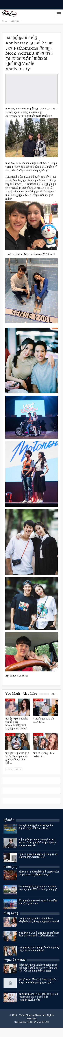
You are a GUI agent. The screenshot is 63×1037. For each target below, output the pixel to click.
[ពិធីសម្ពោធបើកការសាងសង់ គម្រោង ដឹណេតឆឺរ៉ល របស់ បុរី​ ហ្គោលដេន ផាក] (10, 904)
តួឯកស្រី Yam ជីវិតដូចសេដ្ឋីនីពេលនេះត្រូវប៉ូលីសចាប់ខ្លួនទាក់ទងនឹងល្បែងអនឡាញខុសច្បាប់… (38, 981)
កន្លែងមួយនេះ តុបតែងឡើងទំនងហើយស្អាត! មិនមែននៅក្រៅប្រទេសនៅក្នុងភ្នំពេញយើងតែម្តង (39, 873)
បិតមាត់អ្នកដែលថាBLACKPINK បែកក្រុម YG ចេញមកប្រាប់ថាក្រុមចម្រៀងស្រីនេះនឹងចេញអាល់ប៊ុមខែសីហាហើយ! (38, 997)
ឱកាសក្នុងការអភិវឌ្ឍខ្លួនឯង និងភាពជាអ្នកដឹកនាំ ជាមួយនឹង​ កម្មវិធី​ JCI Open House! (36, 826)
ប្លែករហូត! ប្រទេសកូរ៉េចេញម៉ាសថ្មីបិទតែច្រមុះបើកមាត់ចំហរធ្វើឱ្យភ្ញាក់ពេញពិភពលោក (38, 855)
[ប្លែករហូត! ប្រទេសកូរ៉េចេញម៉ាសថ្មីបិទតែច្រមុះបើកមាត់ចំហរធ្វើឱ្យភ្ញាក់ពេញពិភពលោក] (10, 858)
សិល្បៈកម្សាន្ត (10, 700)
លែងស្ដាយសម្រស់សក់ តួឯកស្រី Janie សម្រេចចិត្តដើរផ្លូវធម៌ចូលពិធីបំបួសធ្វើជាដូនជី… (39, 948)
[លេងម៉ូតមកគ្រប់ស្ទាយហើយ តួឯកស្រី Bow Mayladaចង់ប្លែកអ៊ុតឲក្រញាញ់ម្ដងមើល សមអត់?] (17, 707)
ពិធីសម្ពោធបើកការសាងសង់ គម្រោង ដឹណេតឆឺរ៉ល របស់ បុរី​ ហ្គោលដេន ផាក (38, 902)
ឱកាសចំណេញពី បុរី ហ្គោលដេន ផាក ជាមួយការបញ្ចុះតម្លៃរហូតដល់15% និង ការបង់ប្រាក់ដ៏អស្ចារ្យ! (38, 887)
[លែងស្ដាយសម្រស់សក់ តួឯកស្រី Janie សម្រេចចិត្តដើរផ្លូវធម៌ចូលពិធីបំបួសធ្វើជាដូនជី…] (17, 741)
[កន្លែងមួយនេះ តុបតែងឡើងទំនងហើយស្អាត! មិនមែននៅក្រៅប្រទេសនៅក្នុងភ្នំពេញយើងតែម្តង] (10, 875)
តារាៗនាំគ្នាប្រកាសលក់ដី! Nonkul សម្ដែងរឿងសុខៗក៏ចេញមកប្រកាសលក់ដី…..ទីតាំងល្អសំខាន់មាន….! (39, 934)
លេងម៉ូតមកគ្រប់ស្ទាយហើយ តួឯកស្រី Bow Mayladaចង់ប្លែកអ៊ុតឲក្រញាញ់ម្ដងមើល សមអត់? (39, 920)
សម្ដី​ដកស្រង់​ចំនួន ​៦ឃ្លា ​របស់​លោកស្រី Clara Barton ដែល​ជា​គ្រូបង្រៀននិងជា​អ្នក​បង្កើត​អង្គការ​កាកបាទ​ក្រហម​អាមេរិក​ (38, 842)
